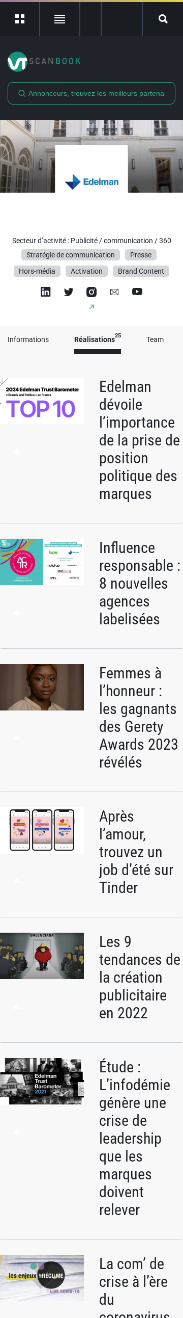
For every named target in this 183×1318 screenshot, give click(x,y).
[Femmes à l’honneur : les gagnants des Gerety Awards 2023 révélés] (42, 687)
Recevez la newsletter (122, 19)
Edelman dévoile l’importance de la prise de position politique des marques (139, 440)
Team (155, 340)
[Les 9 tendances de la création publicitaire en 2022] (42, 956)
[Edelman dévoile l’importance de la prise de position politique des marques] (42, 401)
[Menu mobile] (20, 19)
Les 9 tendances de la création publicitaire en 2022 (139, 977)
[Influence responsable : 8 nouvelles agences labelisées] (42, 562)
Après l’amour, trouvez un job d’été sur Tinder (136, 852)
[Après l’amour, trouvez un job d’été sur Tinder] (42, 830)
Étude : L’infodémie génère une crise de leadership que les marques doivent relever (134, 1138)
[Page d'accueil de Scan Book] (91, 61)
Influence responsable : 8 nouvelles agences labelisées (139, 583)
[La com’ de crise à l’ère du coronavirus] (42, 1278)
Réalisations (97, 340)
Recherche (163, 19)
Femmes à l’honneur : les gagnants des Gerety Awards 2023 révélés (138, 717)
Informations (28, 340)
